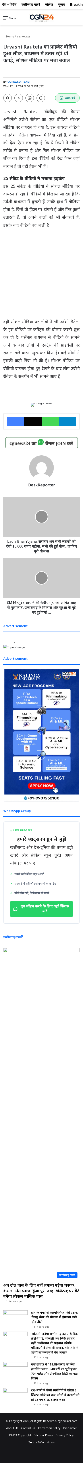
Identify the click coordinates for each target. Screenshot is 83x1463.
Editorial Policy (43, 1435)
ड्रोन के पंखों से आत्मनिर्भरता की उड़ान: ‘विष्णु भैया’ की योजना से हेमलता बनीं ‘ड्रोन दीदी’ (54, 1317)
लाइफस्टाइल (23, 36)
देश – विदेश (9, 4)
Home (10, 36)
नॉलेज (49, 4)
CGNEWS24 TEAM (18, 81)
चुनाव (61, 4)
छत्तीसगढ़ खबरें (30, 4)
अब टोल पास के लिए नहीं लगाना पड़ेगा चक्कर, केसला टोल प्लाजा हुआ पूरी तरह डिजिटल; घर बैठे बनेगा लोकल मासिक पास (41, 1290)
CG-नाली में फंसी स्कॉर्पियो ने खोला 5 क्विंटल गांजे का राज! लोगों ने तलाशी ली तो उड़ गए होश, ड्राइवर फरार (55, 1395)
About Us (12, 1428)
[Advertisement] (41, 275)
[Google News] (41, 405)
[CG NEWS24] (41, 18)
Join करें (70, 97)
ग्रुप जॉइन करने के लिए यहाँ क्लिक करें (45, 909)
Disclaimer (70, 1428)
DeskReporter (41, 485)
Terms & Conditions (41, 1442)
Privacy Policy (65, 1435)
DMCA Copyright (20, 1435)
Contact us (28, 1428)
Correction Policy (49, 1428)
